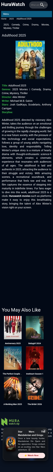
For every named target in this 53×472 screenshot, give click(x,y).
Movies (45, 24)
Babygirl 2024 (34, 343)
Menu (6, 14)
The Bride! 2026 (35, 404)
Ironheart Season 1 (34, 374)
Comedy (16, 24)
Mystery (7, 28)
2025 (11, 19)
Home (3, 19)
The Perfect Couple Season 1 (16, 374)
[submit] (42, 5)
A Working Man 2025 (13, 404)
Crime (26, 24)
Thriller (15, 28)
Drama (35, 24)
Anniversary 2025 (13, 343)
